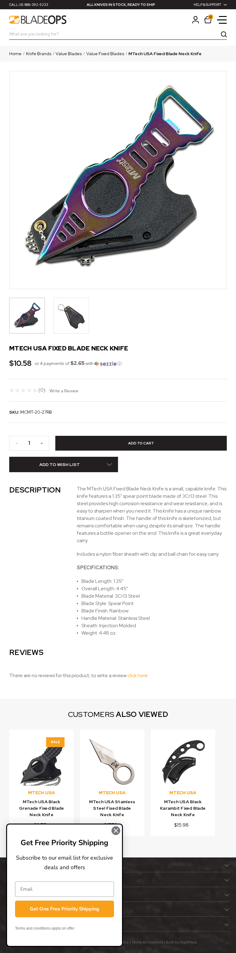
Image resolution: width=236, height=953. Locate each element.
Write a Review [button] (63, 391)
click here (138, 675)
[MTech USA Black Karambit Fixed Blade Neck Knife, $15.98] (182, 762)
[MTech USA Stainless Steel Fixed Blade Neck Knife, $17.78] (112, 762)
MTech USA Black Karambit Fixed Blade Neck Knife (183, 808)
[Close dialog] (115, 830)
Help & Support (207, 4)
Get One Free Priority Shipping (64, 909)
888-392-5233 (36, 4)
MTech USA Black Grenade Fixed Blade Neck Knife (41, 808)
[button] (78, 363)
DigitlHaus (188, 942)
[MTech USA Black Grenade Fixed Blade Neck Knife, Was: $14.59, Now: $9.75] (41, 762)
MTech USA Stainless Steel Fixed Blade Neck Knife (112, 808)
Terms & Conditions (147, 942)
